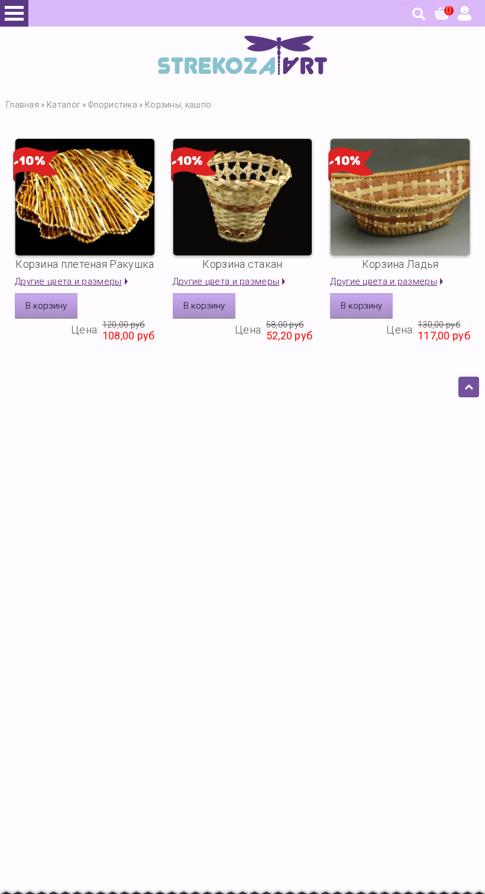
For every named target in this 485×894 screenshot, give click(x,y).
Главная (22, 104)
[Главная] (242, 71)
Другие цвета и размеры (68, 281)
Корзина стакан (242, 264)
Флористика (112, 104)
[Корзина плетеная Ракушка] (85, 197)
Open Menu (14, 13)
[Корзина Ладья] (400, 197)
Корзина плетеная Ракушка (84, 264)
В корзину (46, 305)
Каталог (63, 104)
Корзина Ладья (400, 264)
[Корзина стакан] (243, 197)
